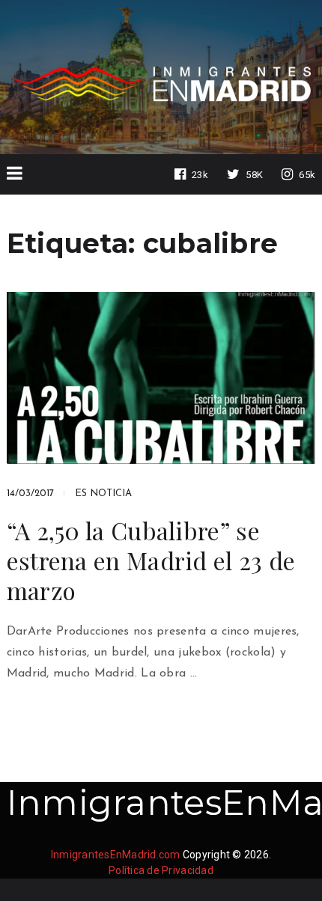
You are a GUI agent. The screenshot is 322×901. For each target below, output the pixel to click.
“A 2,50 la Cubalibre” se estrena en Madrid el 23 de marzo (151, 560)
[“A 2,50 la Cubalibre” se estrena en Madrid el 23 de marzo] (161, 377)
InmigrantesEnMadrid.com (115, 855)
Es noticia (103, 493)
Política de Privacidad (161, 870)
